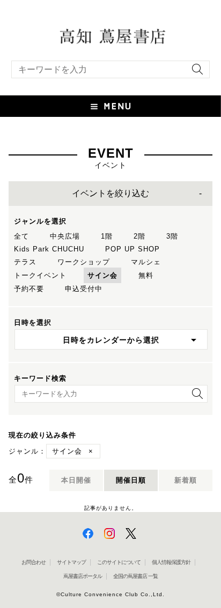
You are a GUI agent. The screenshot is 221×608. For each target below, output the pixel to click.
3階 (172, 236)
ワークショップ (83, 262)
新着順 (185, 480)
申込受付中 (83, 289)
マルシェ (146, 262)
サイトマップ (71, 562)
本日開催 (76, 480)
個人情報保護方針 (171, 562)
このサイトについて (119, 562)
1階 (107, 236)
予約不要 (29, 289)
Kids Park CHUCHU (49, 249)
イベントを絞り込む (110, 193)
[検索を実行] (195, 72)
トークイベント (40, 275)
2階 (139, 236)
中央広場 (65, 236)
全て (21, 236)
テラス (25, 262)
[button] (110, 106)
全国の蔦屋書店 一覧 (135, 576)
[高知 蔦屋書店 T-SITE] (110, 35)
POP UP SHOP (132, 249)
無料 (145, 275)
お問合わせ (33, 562)
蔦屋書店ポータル (82, 576)
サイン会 (102, 275)
